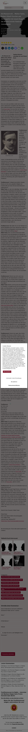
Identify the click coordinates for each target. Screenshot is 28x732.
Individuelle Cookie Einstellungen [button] (13, 378)
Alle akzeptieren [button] (7, 371)
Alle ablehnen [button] (14, 381)
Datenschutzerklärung (14, 385)
